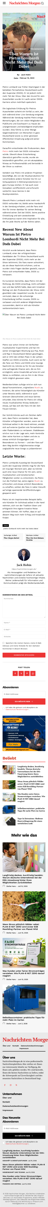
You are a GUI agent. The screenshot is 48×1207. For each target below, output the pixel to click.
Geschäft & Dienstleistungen (15, 1161)
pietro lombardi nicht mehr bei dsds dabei (20, 528)
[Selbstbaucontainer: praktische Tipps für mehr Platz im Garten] (9, 809)
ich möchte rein (22, 701)
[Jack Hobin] (24, 555)
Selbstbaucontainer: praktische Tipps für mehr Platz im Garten (31, 809)
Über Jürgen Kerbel (11, 538)
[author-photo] (4, 886)
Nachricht (20, 49)
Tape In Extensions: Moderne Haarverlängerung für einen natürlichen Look (30, 821)
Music (7, 49)
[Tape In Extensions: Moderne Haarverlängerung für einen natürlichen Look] (9, 821)
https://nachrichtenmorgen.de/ (24, 569)
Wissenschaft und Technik (14, 1172)
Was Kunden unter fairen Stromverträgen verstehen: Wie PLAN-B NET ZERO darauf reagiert (31, 798)
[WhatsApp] (32, 673)
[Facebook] (15, 673)
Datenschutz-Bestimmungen (17, 709)
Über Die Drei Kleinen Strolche (35, 539)
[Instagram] (10, 1085)
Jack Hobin (26, 75)
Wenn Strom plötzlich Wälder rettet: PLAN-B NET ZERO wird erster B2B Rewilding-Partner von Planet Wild (31, 785)
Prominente (37, 49)
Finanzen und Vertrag (12, 1184)
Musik (37, 387)
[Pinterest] (27, 673)
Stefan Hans (11, 886)
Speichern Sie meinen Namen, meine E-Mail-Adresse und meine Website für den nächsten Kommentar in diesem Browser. (22, 646)
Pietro (5, 151)
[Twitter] (21, 673)
